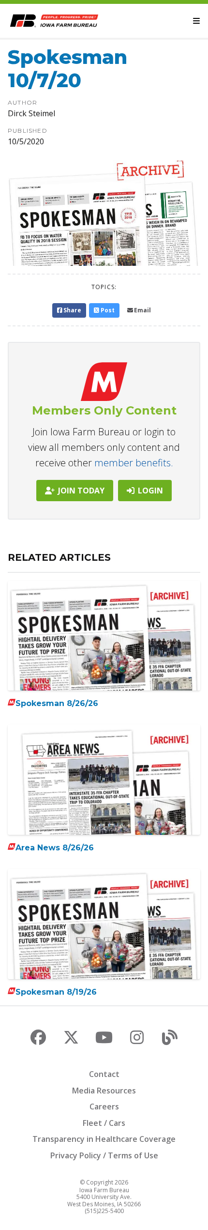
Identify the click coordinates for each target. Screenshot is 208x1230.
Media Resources (104, 1090)
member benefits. (133, 462)
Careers (104, 1106)
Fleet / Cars (104, 1123)
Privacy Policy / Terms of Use (104, 1155)
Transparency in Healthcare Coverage (104, 1139)
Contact (104, 1074)
